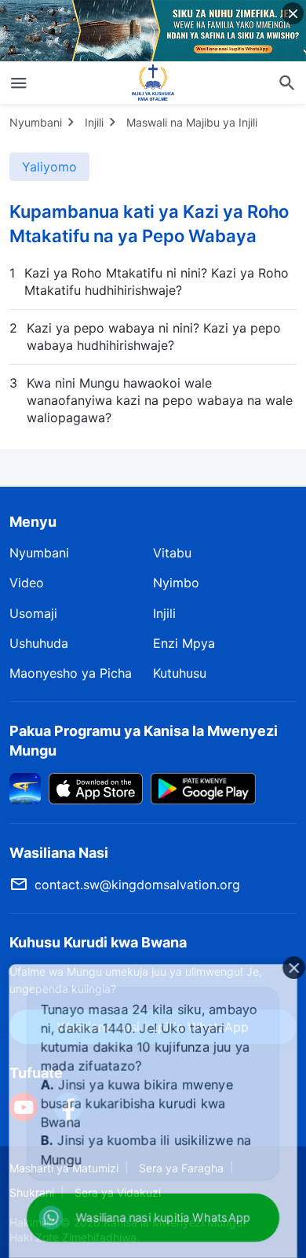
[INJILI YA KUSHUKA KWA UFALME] (153, 82)
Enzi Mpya (184, 643)
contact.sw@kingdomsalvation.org (137, 884)
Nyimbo (176, 582)
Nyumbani (35, 122)
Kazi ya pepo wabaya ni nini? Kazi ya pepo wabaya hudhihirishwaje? (154, 336)
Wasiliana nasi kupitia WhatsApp (160, 1218)
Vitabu (172, 553)
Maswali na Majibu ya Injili (191, 122)
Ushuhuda (38, 643)
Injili (94, 122)
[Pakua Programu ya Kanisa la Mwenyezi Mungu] (25, 788)
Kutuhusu (179, 673)
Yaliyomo (49, 167)
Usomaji (33, 613)
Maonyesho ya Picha (70, 673)
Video (26, 582)
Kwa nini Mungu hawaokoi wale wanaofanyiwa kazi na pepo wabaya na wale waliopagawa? (160, 400)
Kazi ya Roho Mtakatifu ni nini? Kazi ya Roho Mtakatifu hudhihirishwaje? (156, 281)
